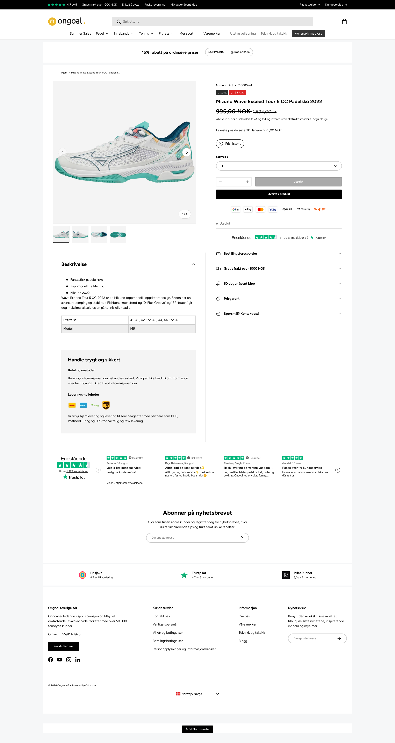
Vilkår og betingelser (168, 633)
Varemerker (211, 33)
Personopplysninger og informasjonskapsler (184, 649)
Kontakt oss (161, 616)
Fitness (164, 33)
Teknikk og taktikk (274, 33)
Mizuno (220, 85)
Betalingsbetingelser (168, 641)
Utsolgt (298, 181)
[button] (344, 21)
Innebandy (121, 33)
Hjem (64, 72)
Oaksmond (91, 685)
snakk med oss (63, 646)
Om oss (244, 616)
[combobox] (212, 21)
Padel (100, 33)
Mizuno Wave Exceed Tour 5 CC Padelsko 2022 (96, 72)
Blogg (243, 641)
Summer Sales (80, 33)
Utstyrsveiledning (243, 33)
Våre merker (247, 624)
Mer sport (186, 33)
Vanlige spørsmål (165, 624)
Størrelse (222, 156)
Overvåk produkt (279, 194)
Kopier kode (242, 52)
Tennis (144, 33)
